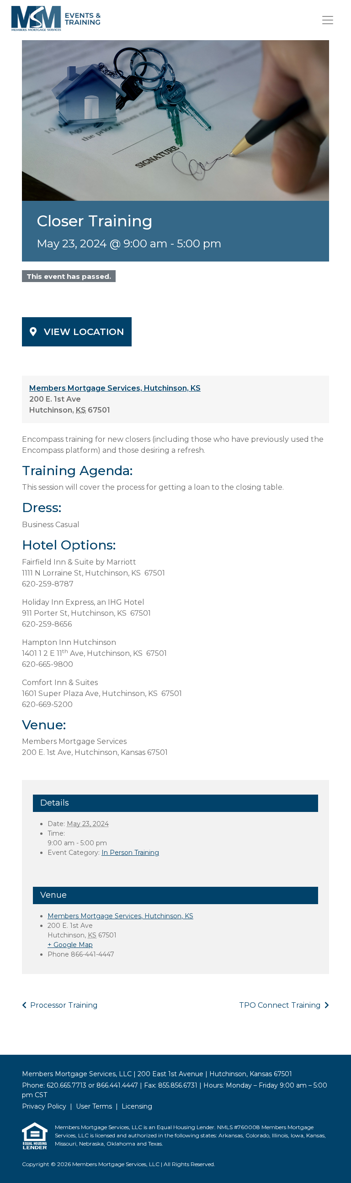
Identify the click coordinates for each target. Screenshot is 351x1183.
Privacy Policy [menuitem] (44, 1106)
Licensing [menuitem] (137, 1106)
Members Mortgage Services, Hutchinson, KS (115, 388)
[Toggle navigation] (327, 20)
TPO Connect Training (281, 1005)
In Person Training (130, 852)
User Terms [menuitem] (94, 1106)
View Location (84, 331)
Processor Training (63, 1005)
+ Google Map (70, 945)
